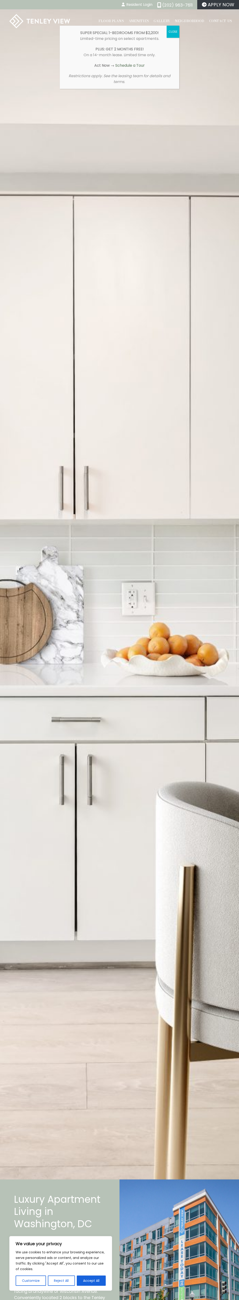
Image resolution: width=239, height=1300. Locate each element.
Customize (31, 1280)
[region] (60, 1263)
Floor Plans (111, 21)
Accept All (91, 1280)
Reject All (61, 1280)
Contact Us (220, 21)
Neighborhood (189, 21)
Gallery (162, 21)
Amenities (139, 21)
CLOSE (173, 32)
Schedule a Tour (130, 65)
